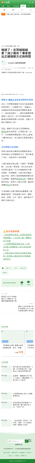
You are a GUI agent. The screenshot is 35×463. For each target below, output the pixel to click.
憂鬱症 (4, 131)
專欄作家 (23, 455)
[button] (32, 6)
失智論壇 (16, 6)
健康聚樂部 (15, 452)
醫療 (23, 6)
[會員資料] (30, 2)
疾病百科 (29, 452)
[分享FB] (4, 10)
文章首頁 (16, 455)
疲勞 (9, 185)
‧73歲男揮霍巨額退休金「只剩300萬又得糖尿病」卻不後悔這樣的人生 (17, 246)
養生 (8, 6)
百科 (29, 6)
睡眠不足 (12, 99)
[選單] (33, 2)
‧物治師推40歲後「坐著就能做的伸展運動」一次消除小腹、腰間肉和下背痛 (17, 237)
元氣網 (7, 46)
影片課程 (5, 341)
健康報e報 (18, 444)
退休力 (11, 455)
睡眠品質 (22, 178)
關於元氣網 (7, 452)
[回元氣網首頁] (7, 2)
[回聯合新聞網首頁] (2, 2)
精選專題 (22, 452)
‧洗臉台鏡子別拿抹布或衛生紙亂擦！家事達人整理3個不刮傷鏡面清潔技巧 (17, 256)
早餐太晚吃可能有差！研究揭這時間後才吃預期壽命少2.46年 (19, 14)
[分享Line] (13, 10)
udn (2, 46)
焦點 (2, 6)
